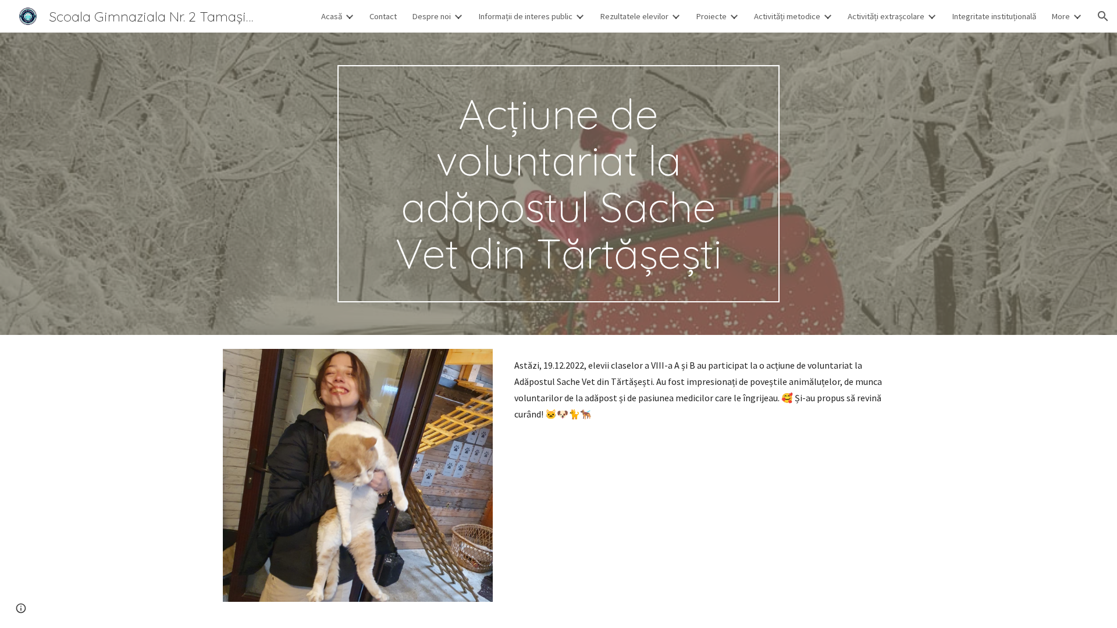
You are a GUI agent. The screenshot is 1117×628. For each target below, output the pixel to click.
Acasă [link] (331, 16)
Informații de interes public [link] (525, 16)
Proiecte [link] (711, 16)
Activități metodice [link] (787, 16)
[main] (558, 183)
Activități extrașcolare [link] (886, 16)
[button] (1103, 16)
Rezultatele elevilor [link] (634, 16)
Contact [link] (383, 16)
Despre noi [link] (431, 16)
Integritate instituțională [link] (994, 16)
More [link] (1060, 16)
